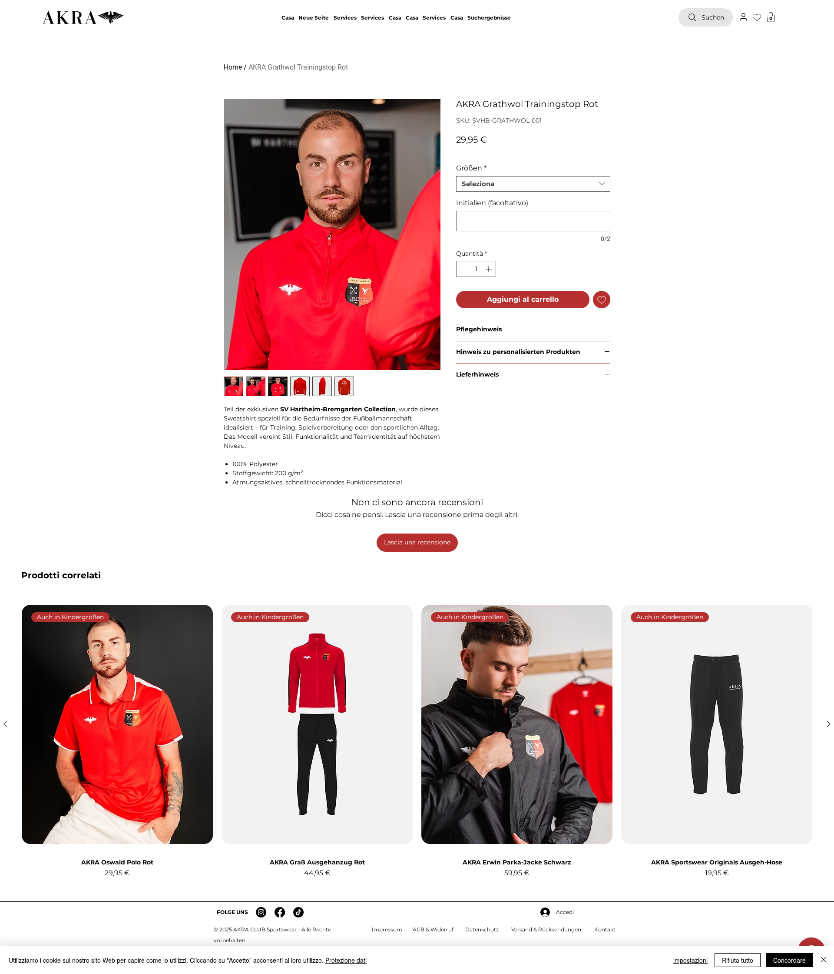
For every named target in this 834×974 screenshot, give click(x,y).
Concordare (789, 960)
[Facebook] (280, 912)
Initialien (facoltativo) (492, 203)
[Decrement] (462, 269)
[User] (743, 17)
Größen (471, 168)
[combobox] (533, 184)
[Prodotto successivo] (829, 724)
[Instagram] (261, 912)
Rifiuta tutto (737, 960)
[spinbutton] (476, 269)
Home (233, 67)
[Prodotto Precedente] (5, 724)
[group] (417, 742)
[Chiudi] (823, 960)
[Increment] (489, 269)
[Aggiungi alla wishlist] (601, 299)
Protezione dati (346, 960)
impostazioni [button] (690, 960)
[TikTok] (298, 912)
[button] (771, 17)
